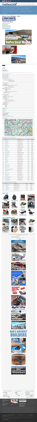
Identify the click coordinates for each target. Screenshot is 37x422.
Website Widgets (29, 11)
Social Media (5, 13)
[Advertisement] (18, 381)
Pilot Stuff (16, 11)
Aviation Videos (5, 11)
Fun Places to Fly (5, 6)
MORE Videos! (11, 11)
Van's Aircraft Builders (19, 6)
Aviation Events (11, 6)
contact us (8, 415)
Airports (31, 6)
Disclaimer (33, 412)
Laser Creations (26, 6)
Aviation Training (23, 11)
